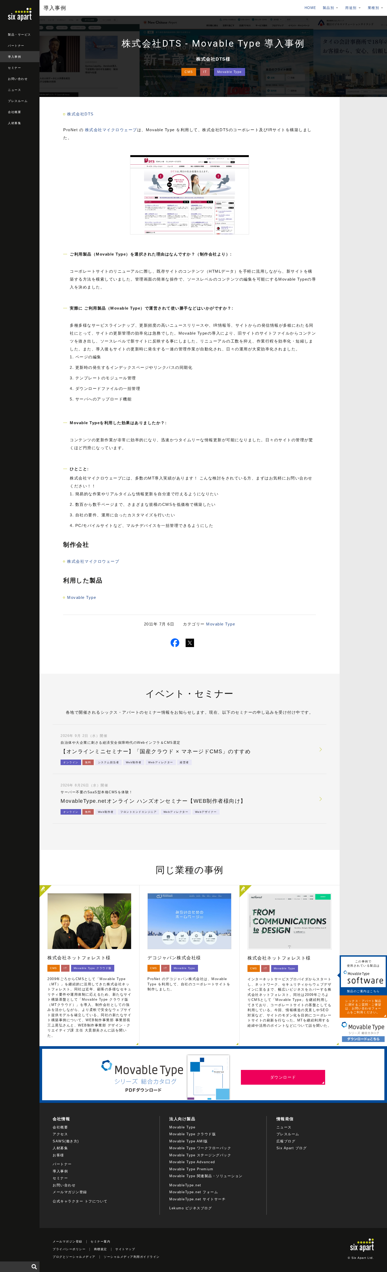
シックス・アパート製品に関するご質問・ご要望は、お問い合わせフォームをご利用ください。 (363, 1006)
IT (205, 72)
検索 (34, 1266)
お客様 (58, 1155)
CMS (189, 72)
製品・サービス (19, 34)
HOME (310, 8)
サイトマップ (125, 1249)
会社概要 (14, 112)
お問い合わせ (18, 78)
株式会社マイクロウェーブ (110, 130)
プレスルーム (18, 100)
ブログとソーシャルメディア (74, 1256)
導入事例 (14, 56)
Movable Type (229, 72)
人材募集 (14, 123)
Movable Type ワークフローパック (200, 1148)
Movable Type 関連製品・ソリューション (206, 1176)
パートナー (16, 45)
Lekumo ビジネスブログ (190, 1208)
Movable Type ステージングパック (200, 1155)
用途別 (351, 8)
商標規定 (100, 1249)
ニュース (14, 89)
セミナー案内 (100, 1241)
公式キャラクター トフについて (80, 1201)
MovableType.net (185, 1185)
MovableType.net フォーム (193, 1192)
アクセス (60, 1134)
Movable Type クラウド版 (192, 1134)
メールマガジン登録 (70, 1192)
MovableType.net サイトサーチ (197, 1199)
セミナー (14, 67)
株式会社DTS (80, 114)
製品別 (328, 8)
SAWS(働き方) (66, 1141)
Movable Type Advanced (192, 1162)
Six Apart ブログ (291, 1148)
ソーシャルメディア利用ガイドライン (132, 1256)
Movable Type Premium (191, 1169)
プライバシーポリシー (69, 1249)
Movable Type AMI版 (188, 1141)
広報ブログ (286, 1141)
